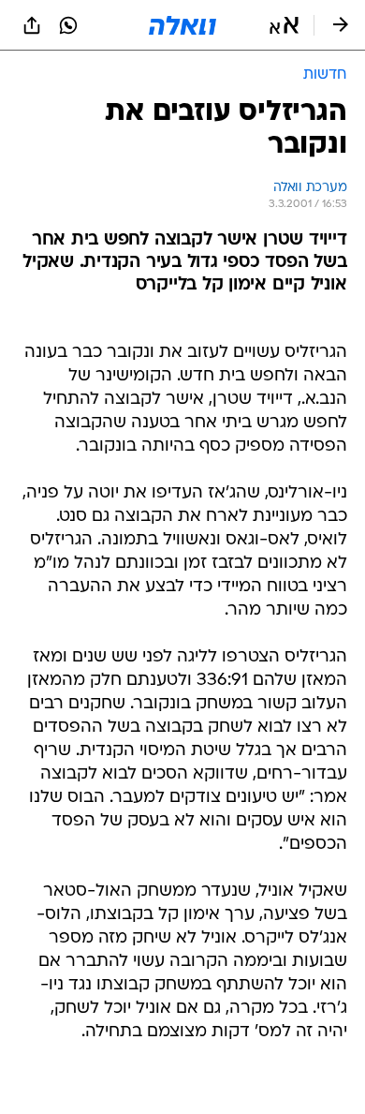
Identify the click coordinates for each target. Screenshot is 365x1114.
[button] (284, 25)
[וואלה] (182, 25)
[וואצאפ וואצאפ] (68, 25)
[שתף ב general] (32, 25)
